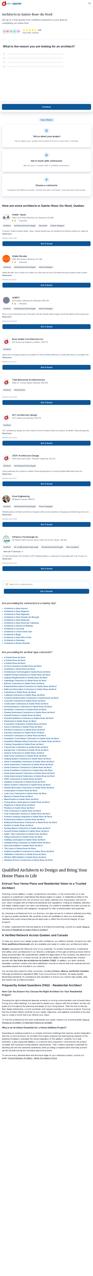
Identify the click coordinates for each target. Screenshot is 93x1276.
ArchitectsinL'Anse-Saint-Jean (18, 631)
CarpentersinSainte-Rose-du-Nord (20, 692)
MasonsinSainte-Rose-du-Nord (18, 796)
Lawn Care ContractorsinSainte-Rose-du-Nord (25, 793)
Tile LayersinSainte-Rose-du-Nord (20, 848)
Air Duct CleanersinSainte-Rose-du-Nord (22, 666)
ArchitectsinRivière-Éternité (17, 643)
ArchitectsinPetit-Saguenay (16, 614)
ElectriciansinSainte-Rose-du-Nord (20, 721)
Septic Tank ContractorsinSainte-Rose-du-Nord (25, 834)
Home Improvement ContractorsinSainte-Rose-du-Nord (29, 773)
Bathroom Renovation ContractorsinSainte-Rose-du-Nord (30, 689)
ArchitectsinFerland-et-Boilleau (18, 626)
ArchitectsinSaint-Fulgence (16, 611)
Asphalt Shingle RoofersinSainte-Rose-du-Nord (25, 677)
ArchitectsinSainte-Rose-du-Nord (19, 669)
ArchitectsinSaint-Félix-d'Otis (17, 637)
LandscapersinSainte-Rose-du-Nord (20, 790)
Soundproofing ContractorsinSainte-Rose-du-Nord (27, 842)
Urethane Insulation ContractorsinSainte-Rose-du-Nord (29, 851)
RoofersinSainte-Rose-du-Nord (18, 825)
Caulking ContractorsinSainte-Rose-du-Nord (24, 695)
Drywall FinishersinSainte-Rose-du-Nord (22, 715)
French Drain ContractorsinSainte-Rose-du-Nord (26, 747)
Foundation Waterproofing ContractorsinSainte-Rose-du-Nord (32, 741)
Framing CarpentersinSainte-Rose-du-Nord (24, 744)
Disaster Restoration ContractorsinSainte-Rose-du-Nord (29, 712)
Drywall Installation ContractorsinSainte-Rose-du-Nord (28, 718)
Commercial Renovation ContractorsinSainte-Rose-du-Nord (31, 698)
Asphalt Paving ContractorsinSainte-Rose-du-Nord (27, 675)
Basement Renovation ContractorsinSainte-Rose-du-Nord (30, 686)
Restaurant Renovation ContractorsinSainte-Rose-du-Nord (30, 822)
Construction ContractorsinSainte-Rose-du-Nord (26, 703)
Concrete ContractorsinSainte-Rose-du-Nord (24, 701)
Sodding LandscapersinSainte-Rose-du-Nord (24, 840)
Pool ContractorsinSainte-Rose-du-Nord (22, 811)
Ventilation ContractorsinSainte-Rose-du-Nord (25, 854)
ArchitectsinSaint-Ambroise (17, 620)
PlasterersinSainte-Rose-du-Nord (19, 805)
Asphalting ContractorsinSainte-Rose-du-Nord (25, 680)
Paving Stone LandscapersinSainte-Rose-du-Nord (27, 802)
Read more (7, 234)
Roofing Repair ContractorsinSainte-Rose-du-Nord (27, 828)
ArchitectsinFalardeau (14, 640)
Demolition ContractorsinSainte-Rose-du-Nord (25, 709)
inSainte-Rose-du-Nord (14, 657)
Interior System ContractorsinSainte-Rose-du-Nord (27, 785)
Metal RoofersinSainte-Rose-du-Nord (21, 799)
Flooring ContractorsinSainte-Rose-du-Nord (24, 732)
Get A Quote (46, 243)
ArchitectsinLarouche (14, 628)
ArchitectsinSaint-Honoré (15, 608)
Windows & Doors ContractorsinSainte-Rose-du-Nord (28, 860)
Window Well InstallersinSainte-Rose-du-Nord (25, 857)
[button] (90, 3)
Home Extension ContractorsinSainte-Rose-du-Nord (27, 767)
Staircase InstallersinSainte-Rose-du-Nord (23, 845)
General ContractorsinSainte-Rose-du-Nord (24, 753)
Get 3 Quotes (46, 591)
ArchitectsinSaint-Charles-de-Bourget (21, 617)
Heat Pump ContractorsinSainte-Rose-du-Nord (25, 756)
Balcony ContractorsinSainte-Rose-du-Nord (24, 683)
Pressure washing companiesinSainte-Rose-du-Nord (28, 816)
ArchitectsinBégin (12, 634)
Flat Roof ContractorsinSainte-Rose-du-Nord (24, 730)
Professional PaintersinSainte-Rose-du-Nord (24, 819)
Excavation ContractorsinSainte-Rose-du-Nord (25, 724)
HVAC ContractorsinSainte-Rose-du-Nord (23, 779)
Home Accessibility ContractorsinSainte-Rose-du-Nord (29, 761)
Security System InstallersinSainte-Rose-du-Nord (26, 831)
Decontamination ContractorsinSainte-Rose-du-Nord (28, 706)
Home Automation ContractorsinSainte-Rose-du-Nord (28, 764)
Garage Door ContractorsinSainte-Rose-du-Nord (26, 750)
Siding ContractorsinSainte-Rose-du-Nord (23, 837)
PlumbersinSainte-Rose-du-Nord (19, 808)
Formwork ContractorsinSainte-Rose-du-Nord (25, 735)
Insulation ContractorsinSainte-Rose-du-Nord (24, 782)
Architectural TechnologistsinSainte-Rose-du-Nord (27, 672)
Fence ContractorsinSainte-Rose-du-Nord (23, 727)
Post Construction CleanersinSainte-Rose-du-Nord (27, 813)
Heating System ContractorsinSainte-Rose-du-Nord (27, 758)
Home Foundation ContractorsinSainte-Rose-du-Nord (28, 770)
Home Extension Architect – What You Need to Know (32, 1058)
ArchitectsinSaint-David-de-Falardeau (21, 623)
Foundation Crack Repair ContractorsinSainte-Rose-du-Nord (31, 738)
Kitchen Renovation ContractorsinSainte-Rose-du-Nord (29, 787)
